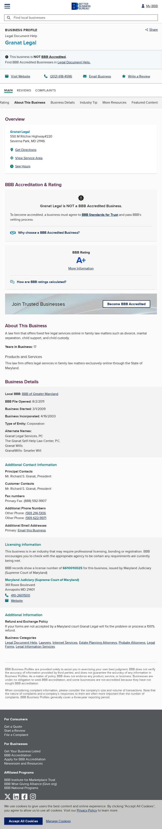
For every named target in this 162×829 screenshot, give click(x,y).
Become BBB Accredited (126, 304)
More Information (81, 268)
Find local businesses (29, 17)
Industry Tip (88, 102)
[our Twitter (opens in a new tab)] (7, 798)
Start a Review (14, 730)
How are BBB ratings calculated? (41, 281)
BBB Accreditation (17, 755)
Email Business (100, 76)
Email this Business (32, 530)
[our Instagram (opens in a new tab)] (33, 798)
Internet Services (65, 642)
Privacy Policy (87, 810)
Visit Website (20, 76)
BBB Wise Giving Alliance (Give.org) (30, 783)
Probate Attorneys (132, 642)
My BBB (152, 6)
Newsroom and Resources (23, 763)
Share (153, 29)
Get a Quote (13, 726)
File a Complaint (16, 734)
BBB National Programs (21, 787)
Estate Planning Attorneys (98, 642)
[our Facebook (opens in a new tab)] (24, 798)
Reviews (24, 90)
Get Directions (25, 150)
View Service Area (28, 158)
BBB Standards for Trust (100, 214)
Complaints (45, 90)
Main (8, 90)
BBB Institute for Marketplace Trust (29, 779)
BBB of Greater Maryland (40, 393)
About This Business (29, 102)
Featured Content (145, 102)
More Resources (114, 102)
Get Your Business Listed (22, 751)
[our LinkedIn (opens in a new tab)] (16, 798)
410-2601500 (20, 595)
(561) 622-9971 (36, 517)
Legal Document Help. (74, 62)
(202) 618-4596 (61, 76)
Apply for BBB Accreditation (25, 759)
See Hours (22, 166)
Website (17, 601)
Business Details (63, 102)
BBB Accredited (53, 56)
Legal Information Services (35, 646)
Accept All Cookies (23, 821)
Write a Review (139, 76)
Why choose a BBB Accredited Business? (49, 232)
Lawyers (45, 642)
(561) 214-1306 (36, 513)
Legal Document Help (21, 642)
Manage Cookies (58, 821)
